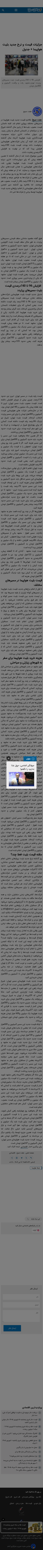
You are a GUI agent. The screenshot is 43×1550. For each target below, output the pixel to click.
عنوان (28, 758)
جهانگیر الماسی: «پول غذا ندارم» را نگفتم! (22, 767)
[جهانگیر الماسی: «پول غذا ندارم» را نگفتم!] (21, 779)
